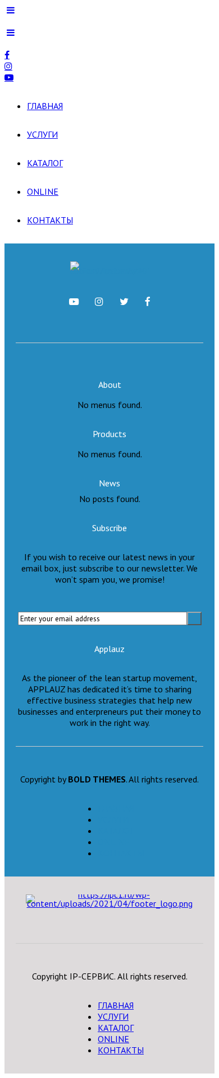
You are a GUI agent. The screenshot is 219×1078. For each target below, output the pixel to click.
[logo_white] (109, 268)
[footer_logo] (110, 908)
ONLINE (42, 191)
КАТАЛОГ (45, 162)
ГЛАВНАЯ (45, 105)
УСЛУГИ (42, 134)
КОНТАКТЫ (50, 220)
